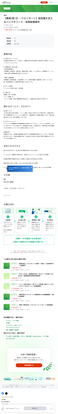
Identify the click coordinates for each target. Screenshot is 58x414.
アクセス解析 (46, 336)
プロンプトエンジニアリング (13, 327)
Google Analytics (37, 336)
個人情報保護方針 (6, 401)
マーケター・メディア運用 (12, 320)
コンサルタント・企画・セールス (14, 325)
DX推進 (8, 323)
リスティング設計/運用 (25, 336)
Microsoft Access (10, 338)
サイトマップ (5, 404)
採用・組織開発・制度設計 (12, 330)
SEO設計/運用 (16, 336)
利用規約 (4, 399)
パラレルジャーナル (6, 397)
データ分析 (8, 336)
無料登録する (29, 365)
